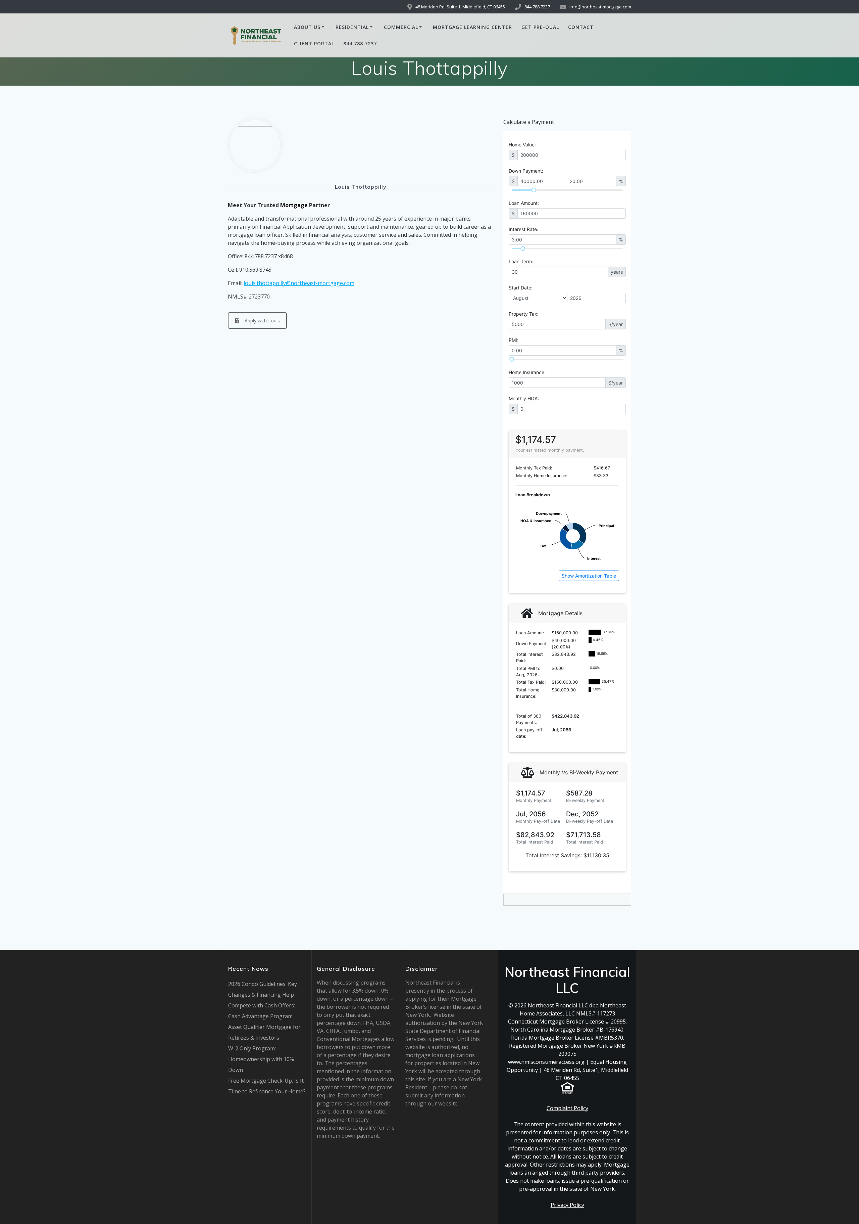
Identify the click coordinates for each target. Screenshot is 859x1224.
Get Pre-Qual (540, 27)
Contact (581, 27)
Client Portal (314, 43)
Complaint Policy (567, 1108)
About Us (307, 27)
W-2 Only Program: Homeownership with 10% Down (261, 1059)
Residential (352, 27)
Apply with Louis (262, 320)
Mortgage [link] (294, 205)
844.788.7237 (360, 43)
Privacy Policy (567, 1205)
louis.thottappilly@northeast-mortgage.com (299, 283)
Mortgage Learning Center (472, 27)
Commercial (401, 27)
